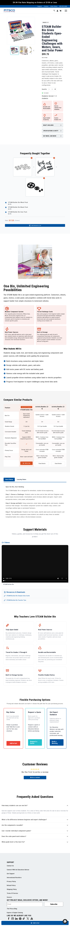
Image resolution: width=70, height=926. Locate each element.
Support (39, 6)
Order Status (53, 6)
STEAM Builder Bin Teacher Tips (16, 600)
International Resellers (14, 877)
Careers (9, 897)
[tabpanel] (35, 502)
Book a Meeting (55, 742)
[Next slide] (33, 50)
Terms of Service (12, 893)
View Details (42, 463)
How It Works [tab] (9, 479)
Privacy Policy (11, 881)
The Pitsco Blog (12, 908)
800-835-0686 (63, 6)
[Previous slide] (8, 50)
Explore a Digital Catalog (15, 912)
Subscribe (53, 904)
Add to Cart (27, 463)
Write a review (35, 777)
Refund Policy (11, 885)
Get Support (11, 873)
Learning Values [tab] (21, 479)
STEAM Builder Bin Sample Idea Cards (18, 595)
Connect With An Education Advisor (18, 869)
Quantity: (44, 89)
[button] (54, 10)
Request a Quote (33, 742)
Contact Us (10, 866)
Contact (46, 6)
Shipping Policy (12, 889)
